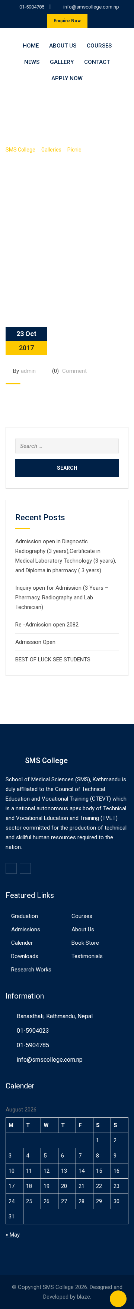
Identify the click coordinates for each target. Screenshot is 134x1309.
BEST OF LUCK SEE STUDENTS (52, 659)
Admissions (25, 929)
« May (13, 1234)
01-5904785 (31, 7)
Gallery (62, 62)
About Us (62, 45)
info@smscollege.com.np (91, 7)
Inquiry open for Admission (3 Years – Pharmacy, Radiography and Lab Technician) (61, 597)
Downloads (24, 956)
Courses (99, 45)
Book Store (85, 943)
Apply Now (67, 78)
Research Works (31, 969)
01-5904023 (33, 1030)
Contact (97, 62)
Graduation (24, 916)
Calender (22, 943)
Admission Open (35, 642)
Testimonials (87, 956)
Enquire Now (67, 20)
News (31, 62)
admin (28, 371)
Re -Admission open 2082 (47, 624)
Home (31, 45)
